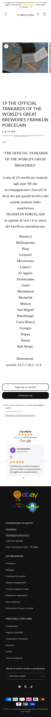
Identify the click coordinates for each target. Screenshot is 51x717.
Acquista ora (25, 395)
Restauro (10, 645)
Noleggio (10, 570)
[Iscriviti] (41, 676)
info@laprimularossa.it (17, 535)
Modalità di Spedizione (16, 595)
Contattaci (11, 529)
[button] (6, 14)
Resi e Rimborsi (13, 602)
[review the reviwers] (11, 457)
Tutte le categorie (14, 658)
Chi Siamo (10, 563)
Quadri (9, 651)
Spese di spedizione (21, 135)
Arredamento (12, 626)
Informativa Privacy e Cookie (19, 608)
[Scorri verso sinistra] (19, 97)
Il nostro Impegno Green (17, 589)
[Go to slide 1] (23, 478)
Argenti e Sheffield (14, 632)
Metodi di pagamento (16, 583)
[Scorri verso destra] (32, 97)
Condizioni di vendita (16, 576)
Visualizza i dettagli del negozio (20, 415)
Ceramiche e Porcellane (17, 639)
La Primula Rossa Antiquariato (22, 709)
